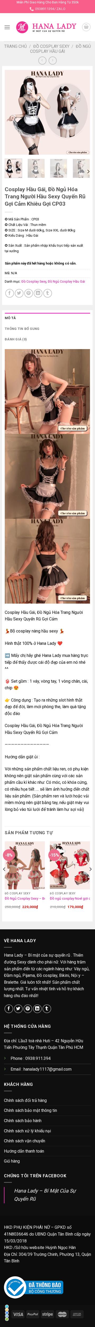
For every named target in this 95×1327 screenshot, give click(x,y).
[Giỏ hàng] (86, 27)
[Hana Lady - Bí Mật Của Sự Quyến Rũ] (46, 27)
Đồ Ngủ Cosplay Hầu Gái (60, 49)
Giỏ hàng (12, 1161)
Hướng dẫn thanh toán (24, 1151)
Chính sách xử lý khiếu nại (27, 1130)
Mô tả (10, 318)
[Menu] (7, 27)
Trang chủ (15, 46)
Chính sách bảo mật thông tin (30, 1110)
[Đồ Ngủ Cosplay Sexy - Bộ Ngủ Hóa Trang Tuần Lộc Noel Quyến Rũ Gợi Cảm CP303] (25, 865)
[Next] (81, 112)
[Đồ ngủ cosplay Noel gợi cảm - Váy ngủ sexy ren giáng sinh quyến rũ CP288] (70, 865)
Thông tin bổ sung (22, 329)
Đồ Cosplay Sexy (51, 46)
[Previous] (13, 112)
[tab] (47, 318)
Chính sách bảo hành (22, 1120)
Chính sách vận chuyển (24, 1140)
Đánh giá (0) (16, 339)
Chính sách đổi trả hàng (25, 1100)
